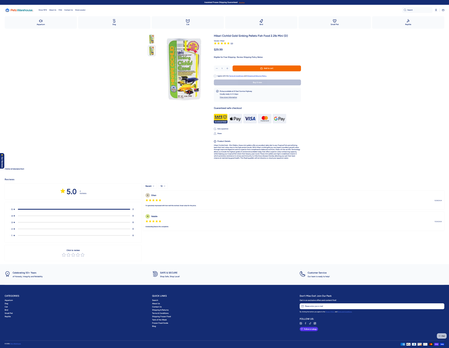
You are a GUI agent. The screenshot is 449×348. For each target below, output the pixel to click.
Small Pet (9, 313)
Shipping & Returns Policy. (257, 76)
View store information (228, 97)
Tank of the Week (159, 320)
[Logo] (19, 10)
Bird (6, 310)
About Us (156, 303)
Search (155, 300)
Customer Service (317, 272)
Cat (6, 307)
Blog (154, 326)
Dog (6, 303)
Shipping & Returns (160, 310)
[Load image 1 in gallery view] (152, 39)
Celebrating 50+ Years (24, 272)
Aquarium (9, 300)
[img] (222, 43)
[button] (443, 10)
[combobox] (417, 10)
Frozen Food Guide (160, 323)
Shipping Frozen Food (161, 316)
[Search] (404, 10)
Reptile (8, 316)
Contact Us (157, 307)
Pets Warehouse (15, 343)
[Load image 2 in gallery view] (152, 50)
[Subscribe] (441, 306)
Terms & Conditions (236, 76)
